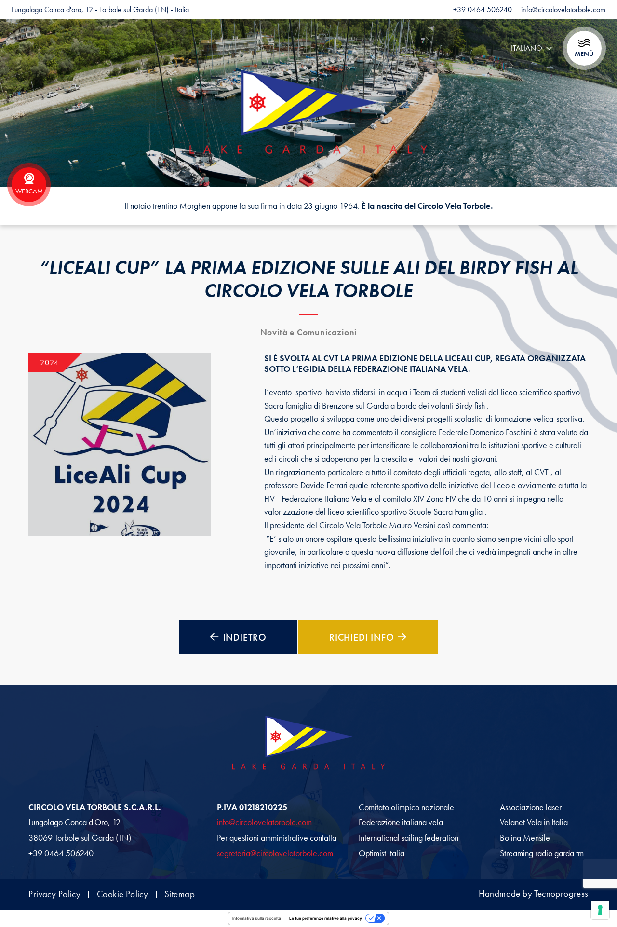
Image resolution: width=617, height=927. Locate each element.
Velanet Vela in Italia (534, 822)
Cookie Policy (122, 894)
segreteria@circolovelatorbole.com (275, 853)
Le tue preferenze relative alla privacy (325, 918)
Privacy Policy (54, 894)
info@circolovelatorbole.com (264, 822)
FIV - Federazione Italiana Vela (315, 498)
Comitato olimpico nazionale (406, 807)
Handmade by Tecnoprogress (534, 894)
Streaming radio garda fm (542, 853)
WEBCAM (29, 191)
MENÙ (584, 53)
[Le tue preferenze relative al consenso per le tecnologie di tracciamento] (600, 910)
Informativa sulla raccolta (256, 918)
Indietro (245, 637)
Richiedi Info (361, 637)
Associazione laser (531, 807)
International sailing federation (408, 838)
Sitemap (179, 894)
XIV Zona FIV (434, 498)
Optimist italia (381, 853)
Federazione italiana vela (401, 822)
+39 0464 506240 (61, 853)
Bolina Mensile (525, 838)
